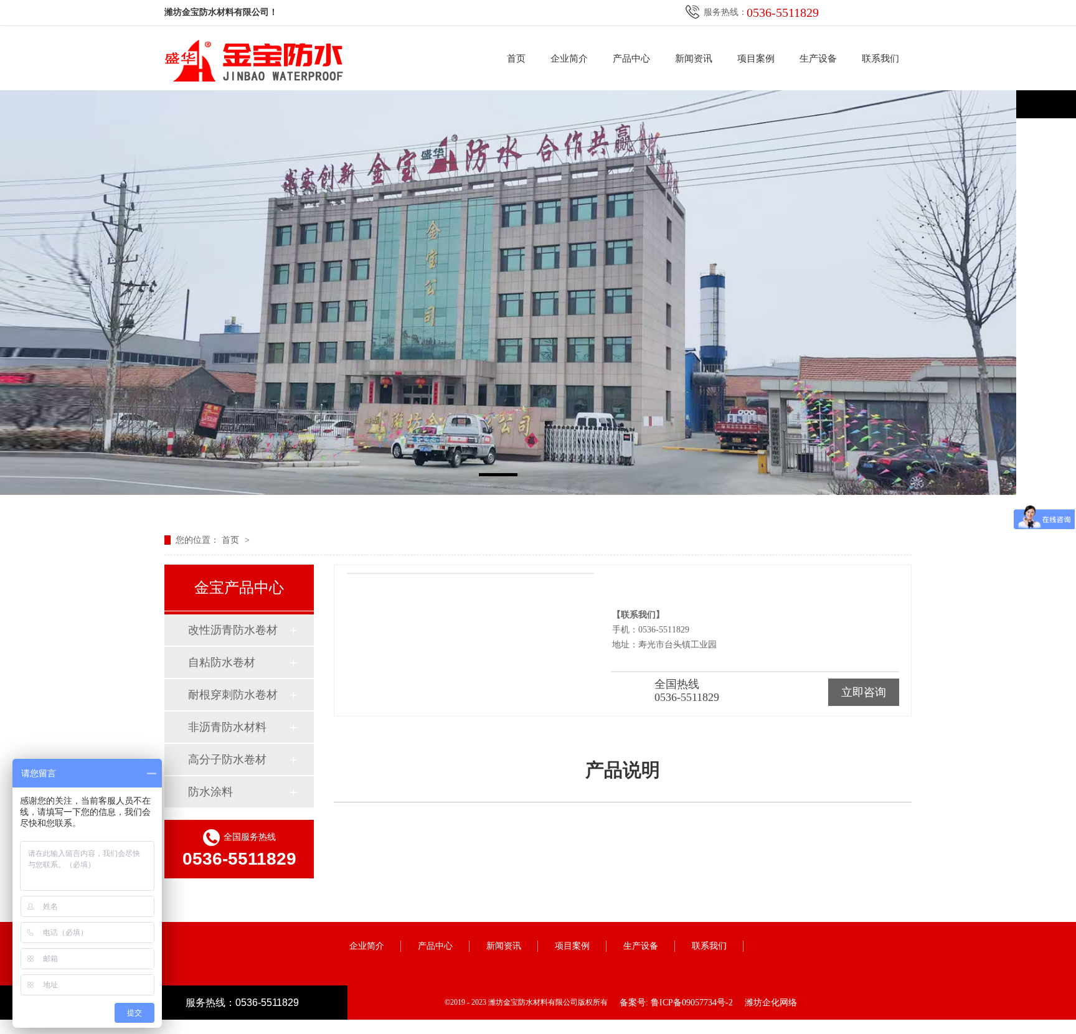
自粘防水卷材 (221, 662)
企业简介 (569, 58)
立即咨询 (863, 692)
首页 (516, 58)
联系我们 (880, 58)
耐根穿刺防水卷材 (233, 695)
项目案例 (756, 58)
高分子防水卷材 (227, 759)
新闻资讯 (693, 58)
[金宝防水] (538, 292)
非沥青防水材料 (227, 727)
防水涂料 (210, 792)
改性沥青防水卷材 (233, 630)
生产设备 (818, 58)
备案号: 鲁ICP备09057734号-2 (676, 1002)
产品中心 (631, 58)
